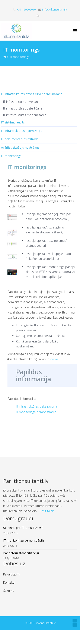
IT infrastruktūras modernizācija (24, 115)
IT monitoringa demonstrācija (36, 412)
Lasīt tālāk (47, 511)
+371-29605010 (26, 9)
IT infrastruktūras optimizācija (21, 131)
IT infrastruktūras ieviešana (21, 102)
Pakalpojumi (11, 574)
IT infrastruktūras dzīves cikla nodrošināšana (31, 94)
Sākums (8, 591)
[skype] (38, 16)
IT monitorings (11, 156)
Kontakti (9, 582)
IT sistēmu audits (13, 122)
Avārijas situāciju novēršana (20, 147)
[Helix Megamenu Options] (75, 30)
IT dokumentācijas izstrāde (19, 139)
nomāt (55, 359)
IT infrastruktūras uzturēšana (22, 108)
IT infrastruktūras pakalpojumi (36, 406)
